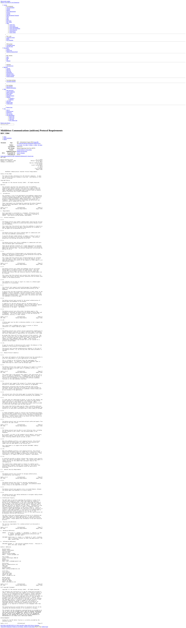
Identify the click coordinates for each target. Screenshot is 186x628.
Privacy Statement (35, 625)
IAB (7, 18)
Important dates (9, 73)
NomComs (8, 94)
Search (8, 49)
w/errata (27, 149)
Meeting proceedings (11, 88)
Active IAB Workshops (14, 28)
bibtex (30, 149)
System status (9, 103)
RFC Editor (9, 22)
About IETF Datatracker (6, 626)
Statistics (8, 97)
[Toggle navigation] (1, 127)
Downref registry (10, 95)
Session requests (10, 76)
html (19, 149)
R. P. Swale (19, 145)
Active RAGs (12, 31)
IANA (29, 625)
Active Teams (12, 32)
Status (4, 136)
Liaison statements (10, 91)
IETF (2, 625)
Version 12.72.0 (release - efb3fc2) (20, 626)
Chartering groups (10, 37)
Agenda (8, 68)
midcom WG (37, 143)
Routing (8, 12)
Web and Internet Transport (12, 15)
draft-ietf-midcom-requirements (26, 143)
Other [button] (4, 89)
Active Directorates (13, 27)
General (8, 9)
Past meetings (9, 86)
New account (9, 114)
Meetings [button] (5, 67)
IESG (7, 16)
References (18, 156)
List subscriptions (10, 115)
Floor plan (8, 71)
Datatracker (16, 2)
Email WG (9, 156)
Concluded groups (10, 45)
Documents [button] (6, 48)
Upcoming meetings (11, 81)
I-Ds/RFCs (11, 98)
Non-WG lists (9, 46)
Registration (9, 72)
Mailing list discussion (22, 151)
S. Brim (35, 145)
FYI (12, 66)
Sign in (8, 110)
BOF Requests (9, 40)
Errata (35, 142)
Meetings (11, 99)
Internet (8, 10)
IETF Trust (19, 625)
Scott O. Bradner (21, 153)
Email (46, 626)
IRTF (7, 19)
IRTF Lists (11, 117)
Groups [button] (5, 5)
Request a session (10, 75)
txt (17, 149)
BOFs (7, 38)
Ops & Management (11, 11)
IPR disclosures (10, 90)
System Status (31, 626)
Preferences (9, 112)
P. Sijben (31, 145)
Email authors (4, 156)
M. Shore (40, 145)
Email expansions (7, 138)
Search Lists (30, 156)
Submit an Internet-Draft (12, 51)
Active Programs (13, 29)
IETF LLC (8, 20)
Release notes (9, 102)
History (5, 139)
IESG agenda (9, 93)
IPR (37, 142)
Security (8, 14)
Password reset (9, 111)
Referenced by (24, 156)
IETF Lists (11, 116)
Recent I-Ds (9, 50)
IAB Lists (11, 119)
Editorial (8, 60)
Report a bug (9, 107)
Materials (8, 69)
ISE (7, 59)
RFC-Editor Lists (13, 120)
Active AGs (12, 24)
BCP (10, 66)
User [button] (4, 108)
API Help (8, 101)
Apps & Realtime (10, 7)
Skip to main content (5, 1)
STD (7, 66)
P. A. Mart (25, 145)
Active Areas (12, 26)
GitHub (43, 626)
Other (7, 23)
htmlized (23, 149)
